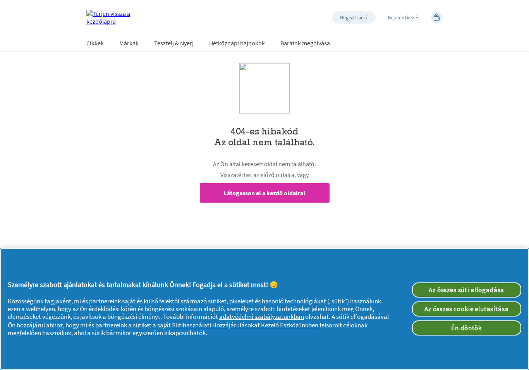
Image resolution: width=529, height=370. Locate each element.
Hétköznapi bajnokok (237, 43)
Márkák (129, 43)
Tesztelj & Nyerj (174, 43)
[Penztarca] (437, 17)
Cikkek (95, 43)
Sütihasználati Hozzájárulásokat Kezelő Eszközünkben (245, 325)
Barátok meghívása (305, 43)
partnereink (105, 301)
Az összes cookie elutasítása (466, 309)
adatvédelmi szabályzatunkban (261, 316)
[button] (354, 17)
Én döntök (466, 328)
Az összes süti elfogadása (466, 290)
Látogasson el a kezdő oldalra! (264, 193)
